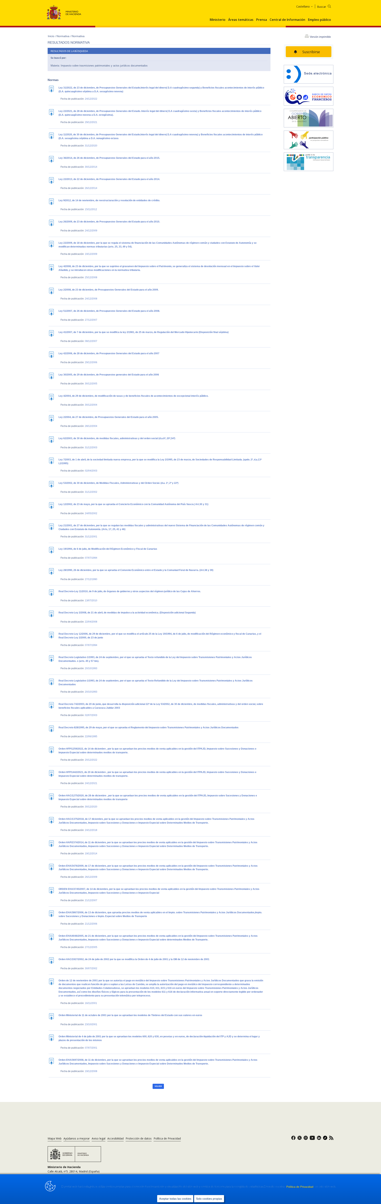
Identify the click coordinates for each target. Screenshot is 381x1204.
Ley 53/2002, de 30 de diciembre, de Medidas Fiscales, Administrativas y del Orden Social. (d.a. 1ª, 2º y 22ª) (118, 483)
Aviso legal (98, 1138)
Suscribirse (311, 51)
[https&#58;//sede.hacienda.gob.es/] (308, 74)
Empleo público (319, 20)
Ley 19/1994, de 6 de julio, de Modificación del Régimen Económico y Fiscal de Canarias (108, 549)
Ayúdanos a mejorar (77, 1138)
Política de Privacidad (300, 1186)
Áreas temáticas (240, 20)
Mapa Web (55, 1138)
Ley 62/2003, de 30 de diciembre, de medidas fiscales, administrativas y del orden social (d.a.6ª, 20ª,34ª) (117, 438)
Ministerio (217, 20)
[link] (293, 1139)
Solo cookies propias (209, 1198)
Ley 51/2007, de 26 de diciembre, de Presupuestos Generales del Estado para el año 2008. (109, 311)
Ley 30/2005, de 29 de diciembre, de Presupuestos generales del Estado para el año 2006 (109, 374)
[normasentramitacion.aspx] (308, 140)
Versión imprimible (320, 36)
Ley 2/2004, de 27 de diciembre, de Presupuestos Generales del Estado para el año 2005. (109, 417)
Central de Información (287, 20)
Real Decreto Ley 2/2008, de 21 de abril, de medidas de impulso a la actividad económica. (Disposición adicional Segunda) (127, 612)
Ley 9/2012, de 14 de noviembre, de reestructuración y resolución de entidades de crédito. (109, 200)
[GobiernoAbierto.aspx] (308, 118)
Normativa (63, 36)
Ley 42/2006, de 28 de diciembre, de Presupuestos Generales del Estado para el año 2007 (109, 353)
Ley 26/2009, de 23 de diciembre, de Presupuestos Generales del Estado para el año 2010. (109, 221)
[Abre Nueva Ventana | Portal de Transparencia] (308, 162)
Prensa (261, 20)
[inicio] (308, 96)
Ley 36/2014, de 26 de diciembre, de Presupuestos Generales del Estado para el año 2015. (109, 158)
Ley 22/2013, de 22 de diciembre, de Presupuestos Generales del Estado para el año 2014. (109, 179)
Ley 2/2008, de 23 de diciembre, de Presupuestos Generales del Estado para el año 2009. (109, 290)
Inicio (51, 36)
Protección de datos (139, 1138)
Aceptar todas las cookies (175, 1198)
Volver (158, 1086)
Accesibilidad (115, 1138)
